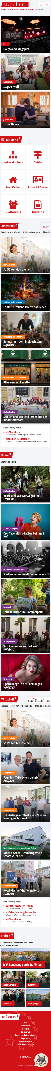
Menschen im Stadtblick (18, 439)
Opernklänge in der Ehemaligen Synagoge (22, 685)
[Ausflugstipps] (38, 995)
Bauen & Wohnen (13, 187)
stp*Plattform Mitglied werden (21, 912)
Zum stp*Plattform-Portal (22, 706)
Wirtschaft (7, 699)
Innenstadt (8, 225)
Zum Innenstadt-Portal (10, 232)
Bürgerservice (9, 139)
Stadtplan (38, 162)
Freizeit (5, 935)
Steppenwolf (11, 86)
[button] (40, 1060)
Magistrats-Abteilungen (13, 162)
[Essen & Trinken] (13, 977)
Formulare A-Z (38, 212)
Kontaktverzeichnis (13, 212)
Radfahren (32, 985)
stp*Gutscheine (13, 919)
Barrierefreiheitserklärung (25, 1035)
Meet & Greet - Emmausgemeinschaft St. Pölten (23, 854)
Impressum (25, 1038)
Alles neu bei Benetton (17, 382)
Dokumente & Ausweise (38, 187)
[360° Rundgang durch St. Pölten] (25, 956)
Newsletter (25, 1025)
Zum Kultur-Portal (8, 462)
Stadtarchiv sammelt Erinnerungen (24, 574)
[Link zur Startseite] (15, 4)
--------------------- (25, 1041)
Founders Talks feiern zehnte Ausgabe (20, 779)
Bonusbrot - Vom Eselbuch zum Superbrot (22, 343)
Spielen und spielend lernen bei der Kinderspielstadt (25, 418)
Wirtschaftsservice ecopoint (19, 906)
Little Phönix (11, 124)
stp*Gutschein (13, 432)
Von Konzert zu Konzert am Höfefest (20, 648)
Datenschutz (25, 1032)
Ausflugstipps (33, 1003)
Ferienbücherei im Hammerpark (23, 611)
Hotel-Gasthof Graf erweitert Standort (21, 892)
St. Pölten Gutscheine (31, 232)
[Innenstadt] (13, 995)
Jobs (25, 1022)
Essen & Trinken (9, 985)
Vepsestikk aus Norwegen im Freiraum (21, 497)
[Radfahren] (38, 977)
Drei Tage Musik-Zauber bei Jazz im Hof (24, 535)
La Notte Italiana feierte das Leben (24, 307)
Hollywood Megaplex (16, 48)
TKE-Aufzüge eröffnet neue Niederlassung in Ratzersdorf (24, 816)
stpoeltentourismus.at (9, 945)
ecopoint (4, 706)
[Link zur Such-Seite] (41, 4)
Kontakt (25, 1029)
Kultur (5, 455)
